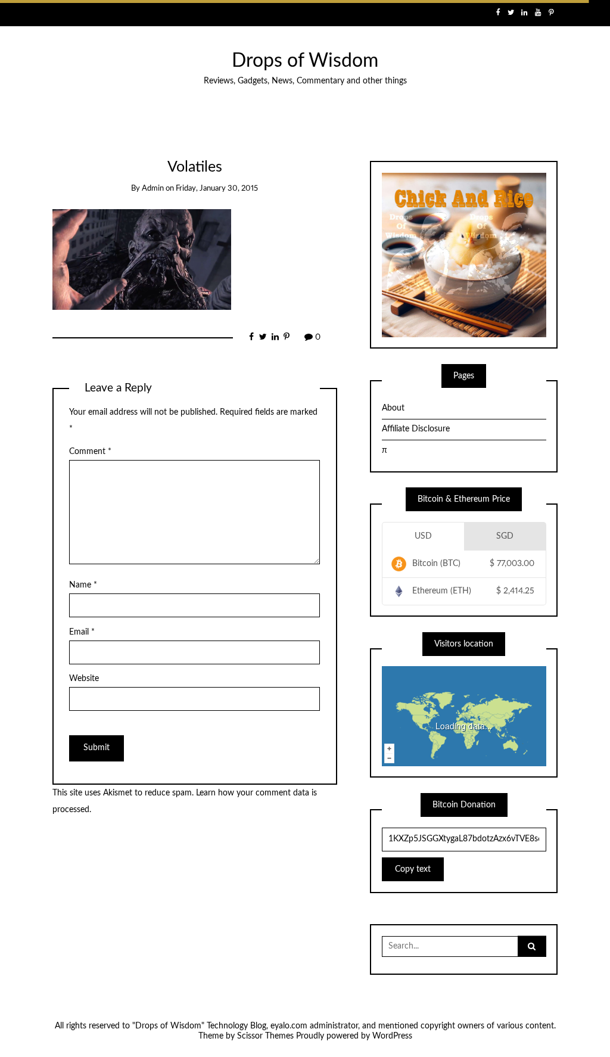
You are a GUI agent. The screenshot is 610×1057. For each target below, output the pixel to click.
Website (84, 678)
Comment (90, 451)
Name (83, 585)
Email (82, 632)
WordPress (392, 1036)
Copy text (413, 869)
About (393, 408)
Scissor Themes (265, 1036)
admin (153, 188)
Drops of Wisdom (305, 61)
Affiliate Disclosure (416, 429)
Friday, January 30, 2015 (217, 188)
